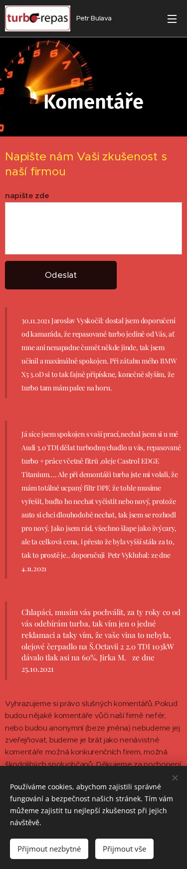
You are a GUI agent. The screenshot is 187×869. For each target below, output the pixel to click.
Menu (172, 18)
